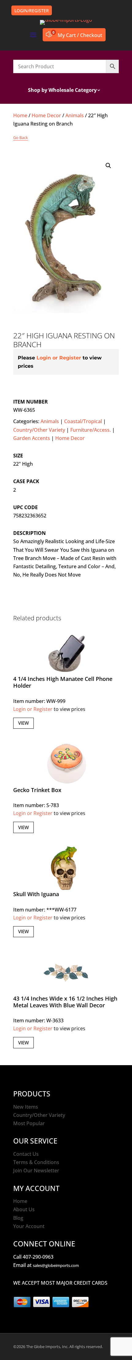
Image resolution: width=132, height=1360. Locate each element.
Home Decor (46, 115)
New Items (25, 1106)
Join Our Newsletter (36, 1170)
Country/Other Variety (39, 429)
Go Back (20, 137)
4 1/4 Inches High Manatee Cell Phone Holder (62, 682)
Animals (74, 115)
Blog (18, 1218)
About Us (24, 1209)
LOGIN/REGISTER (31, 10)
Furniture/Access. (90, 429)
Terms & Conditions (36, 1162)
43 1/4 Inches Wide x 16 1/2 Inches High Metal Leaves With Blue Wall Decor (65, 1002)
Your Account (29, 1226)
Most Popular (29, 1123)
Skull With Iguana (36, 894)
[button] (108, 165)
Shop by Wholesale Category (62, 90)
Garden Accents (31, 438)
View (23, 723)
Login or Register (59, 358)
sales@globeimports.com (56, 1265)
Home (20, 115)
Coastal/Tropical (83, 421)
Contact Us (26, 1154)
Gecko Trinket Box (37, 790)
